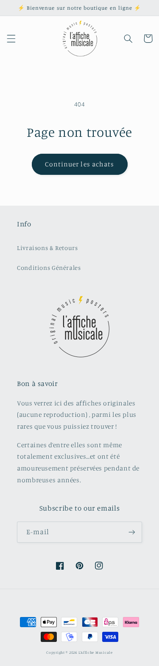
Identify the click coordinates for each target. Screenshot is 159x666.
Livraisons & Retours (47, 247)
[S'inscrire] (132, 532)
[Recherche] (128, 38)
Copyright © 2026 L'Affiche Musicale (79, 652)
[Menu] (11, 38)
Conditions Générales (49, 267)
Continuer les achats (79, 164)
